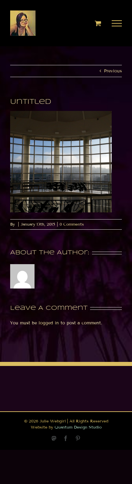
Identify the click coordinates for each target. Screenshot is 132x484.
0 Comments (72, 224)
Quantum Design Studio (78, 427)
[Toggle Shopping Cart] (98, 23)
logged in (49, 323)
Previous (113, 71)
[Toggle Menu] (117, 23)
